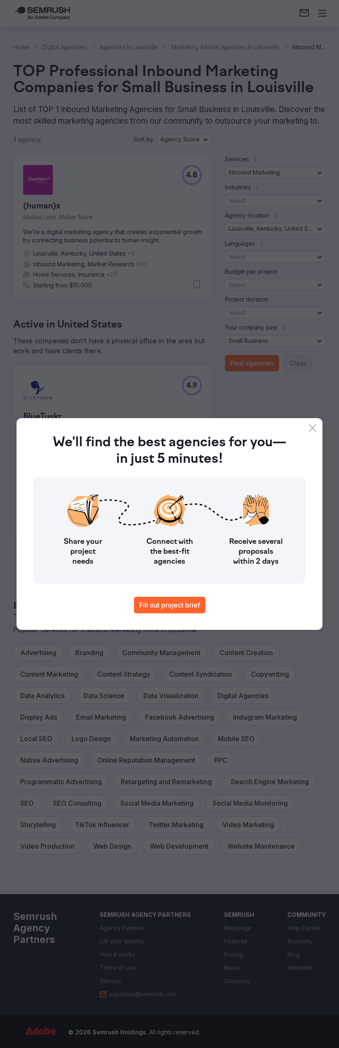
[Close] (312, 428)
